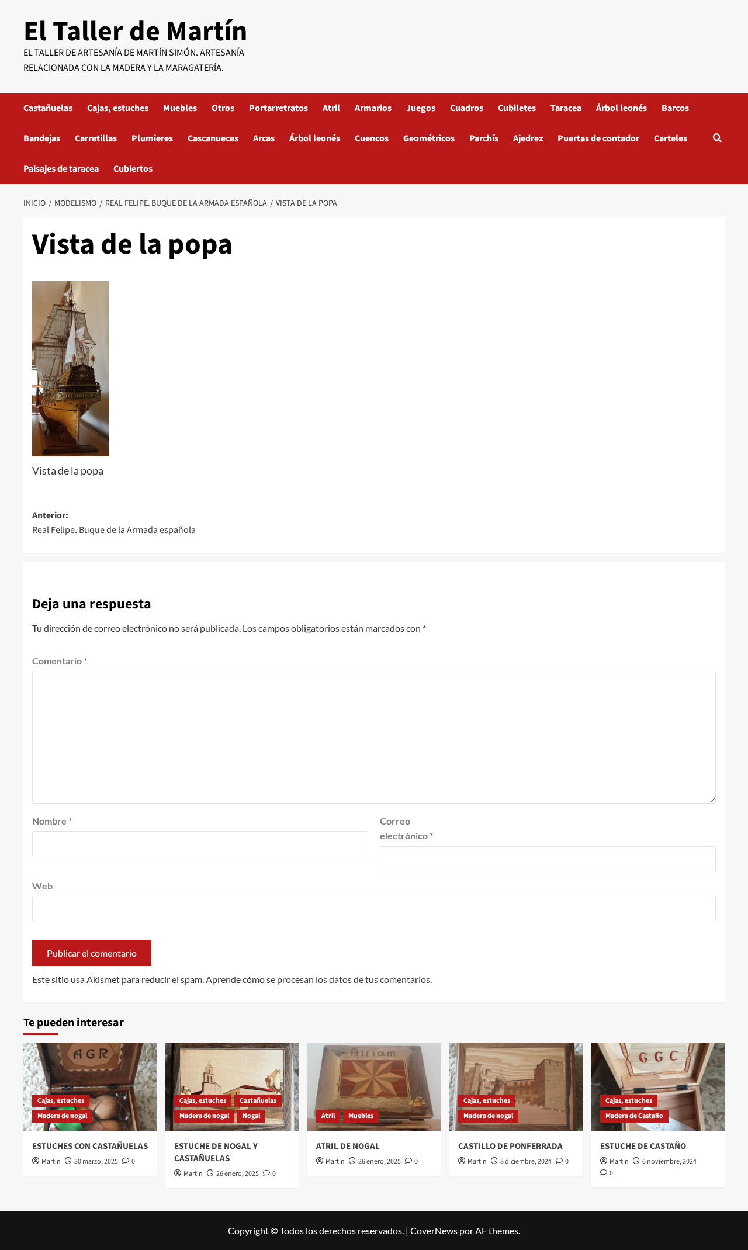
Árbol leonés (621, 108)
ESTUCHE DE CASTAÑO (643, 1146)
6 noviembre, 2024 (669, 1161)
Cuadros (466, 108)
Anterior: (114, 523)
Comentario (59, 660)
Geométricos (429, 138)
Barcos (675, 108)
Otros (223, 108)
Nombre (52, 820)
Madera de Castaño (634, 1116)
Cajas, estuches (117, 108)
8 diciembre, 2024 (526, 1161)
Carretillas (96, 138)
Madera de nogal (62, 1116)
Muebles (180, 108)
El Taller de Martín (135, 31)
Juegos (420, 108)
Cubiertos (133, 168)
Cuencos (372, 138)
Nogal (251, 1116)
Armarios (373, 108)
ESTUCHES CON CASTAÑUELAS (90, 1146)
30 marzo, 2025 (96, 1161)
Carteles (670, 138)
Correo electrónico (406, 828)
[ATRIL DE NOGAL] (374, 1087)
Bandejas (41, 138)
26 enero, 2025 (237, 1174)
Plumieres (152, 138)
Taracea (565, 108)
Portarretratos (278, 108)
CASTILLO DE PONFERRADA (510, 1146)
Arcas (264, 138)
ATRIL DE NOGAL (348, 1146)
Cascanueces (213, 138)
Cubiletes (517, 108)
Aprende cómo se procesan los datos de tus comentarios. (319, 979)
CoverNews (434, 1230)
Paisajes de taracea (61, 168)
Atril (331, 108)
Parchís (483, 138)
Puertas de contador (598, 138)
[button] (717, 139)
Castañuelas (47, 108)
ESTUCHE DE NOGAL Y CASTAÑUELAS (216, 1152)
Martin (51, 1161)
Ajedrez (528, 138)
